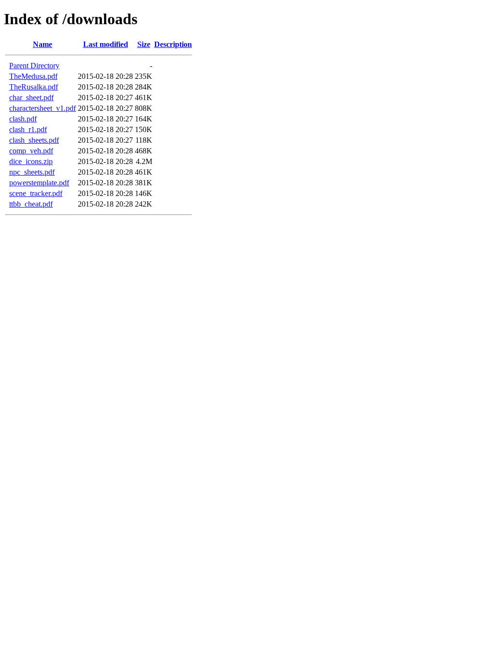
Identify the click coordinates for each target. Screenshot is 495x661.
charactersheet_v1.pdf (42, 108)
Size (143, 44)
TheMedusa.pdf (33, 76)
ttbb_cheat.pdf (31, 204)
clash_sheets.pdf (34, 140)
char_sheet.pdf (31, 97)
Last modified (105, 44)
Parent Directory (34, 65)
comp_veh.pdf (31, 151)
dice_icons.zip (31, 161)
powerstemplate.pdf (39, 183)
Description (173, 44)
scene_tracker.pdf (35, 193)
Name (42, 44)
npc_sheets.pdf (32, 172)
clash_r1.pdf (28, 129)
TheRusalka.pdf (33, 87)
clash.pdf (23, 119)
